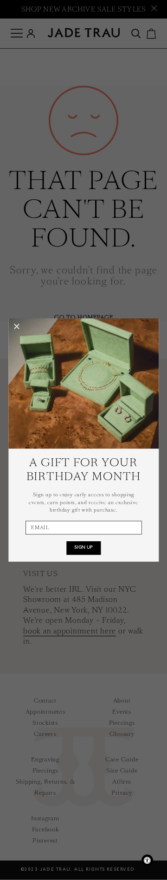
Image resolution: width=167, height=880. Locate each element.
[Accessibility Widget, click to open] (147, 860)
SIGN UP (83, 547)
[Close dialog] (16, 326)
